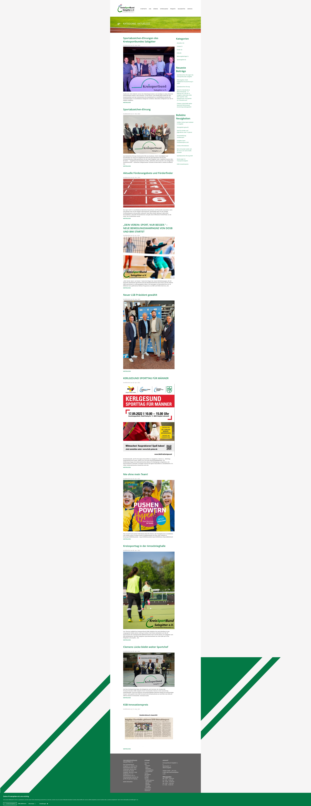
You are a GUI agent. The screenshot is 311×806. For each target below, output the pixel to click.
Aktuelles (179, 43)
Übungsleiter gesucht (183, 127)
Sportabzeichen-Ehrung (183, 86)
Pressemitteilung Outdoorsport (181, 136)
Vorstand (147, 765)
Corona (179, 46)
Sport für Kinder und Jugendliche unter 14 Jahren (184, 131)
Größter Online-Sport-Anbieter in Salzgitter (185, 123)
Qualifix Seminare (149, 780)
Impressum (147, 790)
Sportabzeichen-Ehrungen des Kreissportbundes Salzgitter (185, 75)
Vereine (155, 9)
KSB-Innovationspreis (182, 164)
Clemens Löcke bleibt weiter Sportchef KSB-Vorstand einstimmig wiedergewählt (184, 105)
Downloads (148, 787)
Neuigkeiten (181, 9)
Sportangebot (180, 59)
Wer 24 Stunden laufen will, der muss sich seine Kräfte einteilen (184, 150)
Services (189, 9)
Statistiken (148, 784)
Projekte (173, 9)
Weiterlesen (127, 102)
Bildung (147, 783)
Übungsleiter (148, 781)
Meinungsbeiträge (182, 56)
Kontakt (147, 777)
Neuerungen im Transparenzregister (182, 160)
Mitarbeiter (148, 768)
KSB (150, 9)
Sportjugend (164, 9)
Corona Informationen (183, 145)
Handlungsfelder (149, 770)
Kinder (179, 49)
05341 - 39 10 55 (171, 770)
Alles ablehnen (21, 803)
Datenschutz (148, 789)
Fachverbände (148, 771)
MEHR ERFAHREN (127, 781)
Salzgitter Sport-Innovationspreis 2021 (183, 141)
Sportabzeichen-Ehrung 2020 (185, 155)
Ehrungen (147, 786)
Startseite (143, 9)
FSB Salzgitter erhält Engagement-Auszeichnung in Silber (185, 81)
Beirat (146, 767)
